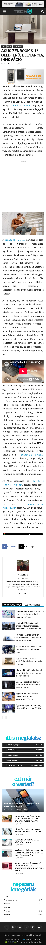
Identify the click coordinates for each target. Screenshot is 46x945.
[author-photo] (23, 571)
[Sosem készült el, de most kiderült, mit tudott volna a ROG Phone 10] (8, 685)
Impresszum (16, 935)
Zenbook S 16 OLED (20, 105)
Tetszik (39, 745)
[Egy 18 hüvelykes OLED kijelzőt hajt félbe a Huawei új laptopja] (8, 661)
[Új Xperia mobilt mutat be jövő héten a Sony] (7, 842)
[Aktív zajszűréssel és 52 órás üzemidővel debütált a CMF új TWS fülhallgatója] (7, 853)
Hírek (3, 46)
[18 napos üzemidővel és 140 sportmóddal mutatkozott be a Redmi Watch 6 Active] (7, 818)
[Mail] (19, 927)
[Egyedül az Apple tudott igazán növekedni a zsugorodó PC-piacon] (8, 696)
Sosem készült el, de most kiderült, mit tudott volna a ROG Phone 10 (28, 685)
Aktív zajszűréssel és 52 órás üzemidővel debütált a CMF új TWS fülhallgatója (29, 852)
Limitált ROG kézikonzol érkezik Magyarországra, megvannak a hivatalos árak (28, 626)
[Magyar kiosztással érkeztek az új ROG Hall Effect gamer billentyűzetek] (8, 673)
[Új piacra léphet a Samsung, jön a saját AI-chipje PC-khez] (8, 708)
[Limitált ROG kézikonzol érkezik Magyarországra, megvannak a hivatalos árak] (8, 626)
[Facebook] (6, 927)
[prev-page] (4, 717)
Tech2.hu (23, 939)
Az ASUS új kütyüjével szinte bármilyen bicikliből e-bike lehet (29, 649)
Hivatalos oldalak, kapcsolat (32, 935)
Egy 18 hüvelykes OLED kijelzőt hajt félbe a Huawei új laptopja (29, 661)
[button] (4, 11)
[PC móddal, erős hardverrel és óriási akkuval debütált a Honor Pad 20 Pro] (8, 637)
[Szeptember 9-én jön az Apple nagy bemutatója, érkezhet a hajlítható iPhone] (8, 614)
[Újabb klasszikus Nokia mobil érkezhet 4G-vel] (23, 800)
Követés (39, 750)
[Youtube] (26, 593)
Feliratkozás (36, 765)
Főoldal (6, 935)
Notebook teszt (18, 46)
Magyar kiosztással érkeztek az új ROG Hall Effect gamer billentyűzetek (29, 673)
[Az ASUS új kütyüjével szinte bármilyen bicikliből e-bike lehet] (8, 649)
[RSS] (26, 927)
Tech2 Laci (8, 64)
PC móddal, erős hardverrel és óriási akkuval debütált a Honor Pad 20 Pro (28, 638)
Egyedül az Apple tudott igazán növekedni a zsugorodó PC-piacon (27, 696)
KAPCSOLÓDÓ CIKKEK (12, 605)
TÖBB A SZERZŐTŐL (32, 605)
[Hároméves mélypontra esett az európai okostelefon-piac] (7, 831)
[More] (32, 546)
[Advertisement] (23, 185)
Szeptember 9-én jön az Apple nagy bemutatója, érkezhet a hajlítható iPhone (30, 614)
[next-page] (7, 717)
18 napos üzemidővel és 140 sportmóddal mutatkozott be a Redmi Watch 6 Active (28, 818)
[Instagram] (13, 927)
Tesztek (9, 46)
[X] (20, 593)
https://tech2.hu (23, 578)
